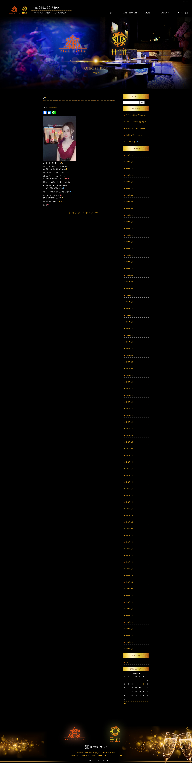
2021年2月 (129, 562)
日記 (127, 662)
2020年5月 (129, 622)
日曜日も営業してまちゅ (134, 135)
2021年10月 (130, 529)
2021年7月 (129, 535)
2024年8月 (129, 302)
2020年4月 (129, 629)
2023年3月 (129, 415)
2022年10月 (130, 449)
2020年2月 (129, 642)
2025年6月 (129, 235)
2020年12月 (130, 575)
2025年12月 (130, 195)
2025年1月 (129, 268)
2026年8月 (129, 155)
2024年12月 (130, 275)
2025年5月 (129, 242)
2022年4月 (129, 489)
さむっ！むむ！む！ (72, 213)
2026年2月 (129, 182)
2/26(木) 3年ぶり (131, 142)
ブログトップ (136, 96)
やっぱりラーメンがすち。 (92, 213)
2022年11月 (130, 442)
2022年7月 (129, 469)
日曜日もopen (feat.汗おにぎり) (136, 122)
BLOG (120, 756)
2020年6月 (129, 615)
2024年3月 (129, 335)
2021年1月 (129, 569)
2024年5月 (129, 322)
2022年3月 (129, 495)
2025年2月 (129, 262)
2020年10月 (130, 589)
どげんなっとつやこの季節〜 (135, 128)
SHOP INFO (165, 13)
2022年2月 (129, 502)
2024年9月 (129, 295)
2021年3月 (129, 555)
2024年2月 (129, 342)
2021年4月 (129, 549)
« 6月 (124, 703)
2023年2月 (129, 422)
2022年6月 (129, 475)
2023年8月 (129, 382)
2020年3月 (129, 635)
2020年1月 (129, 649)
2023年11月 (130, 362)
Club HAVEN (130, 13)
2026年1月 (129, 188)
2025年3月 (129, 255)
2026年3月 (129, 175)
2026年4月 (129, 168)
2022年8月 (129, 462)
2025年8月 (129, 222)
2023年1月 (129, 429)
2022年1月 (129, 509)
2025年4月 (129, 248)
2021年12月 (130, 515)
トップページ (112, 13)
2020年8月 (129, 602)
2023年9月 (129, 375)
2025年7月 (129, 228)
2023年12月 (130, 355)
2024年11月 (130, 282)
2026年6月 (129, 162)
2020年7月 (129, 609)
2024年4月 (129, 328)
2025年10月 (130, 208)
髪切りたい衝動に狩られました (136, 115)
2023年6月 (129, 395)
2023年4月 (129, 409)
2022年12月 (130, 435)
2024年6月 (129, 315)
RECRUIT (183, 13)
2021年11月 (130, 522)
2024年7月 (129, 308)
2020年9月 (129, 595)
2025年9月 (129, 215)
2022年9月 (129, 455)
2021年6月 (129, 542)
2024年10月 (130, 288)
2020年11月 (130, 582)
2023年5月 (129, 402)
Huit (147, 13)
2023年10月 (130, 368)
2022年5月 (129, 482)
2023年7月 (129, 389)
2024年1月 (129, 348)
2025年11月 (130, 202)
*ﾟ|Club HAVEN (188, 1)
